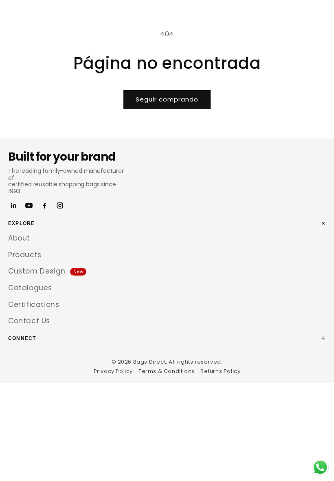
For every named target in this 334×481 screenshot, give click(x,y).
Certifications (33, 304)
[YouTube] (29, 205)
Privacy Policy (113, 371)
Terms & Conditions (166, 371)
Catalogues (30, 288)
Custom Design (45, 271)
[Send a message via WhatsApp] (320, 467)
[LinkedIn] (13, 205)
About (19, 238)
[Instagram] (60, 205)
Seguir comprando (167, 99)
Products (25, 255)
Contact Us (29, 321)
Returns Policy (220, 371)
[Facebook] (44, 205)
